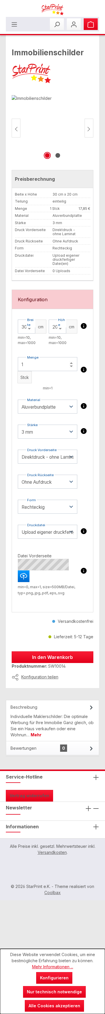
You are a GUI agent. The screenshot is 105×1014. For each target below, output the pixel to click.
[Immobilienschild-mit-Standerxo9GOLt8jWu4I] (52, 128)
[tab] (52, 720)
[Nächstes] (89, 127)
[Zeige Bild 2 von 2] (57, 155)
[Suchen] (57, 24)
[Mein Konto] (74, 24)
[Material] (83, 406)
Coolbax (52, 892)
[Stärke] (83, 431)
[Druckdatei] (83, 531)
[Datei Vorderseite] (83, 570)
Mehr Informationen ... (52, 966)
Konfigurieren (54, 977)
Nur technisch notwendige (54, 991)
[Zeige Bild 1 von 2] (47, 155)
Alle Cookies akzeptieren (54, 1005)
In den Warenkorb (52, 657)
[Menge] (83, 369)
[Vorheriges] (16, 127)
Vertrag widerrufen (29, 795)
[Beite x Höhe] (83, 325)
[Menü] (14, 24)
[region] (52, 128)
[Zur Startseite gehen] (52, 9)
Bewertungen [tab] (37, 748)
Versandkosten (52, 852)
